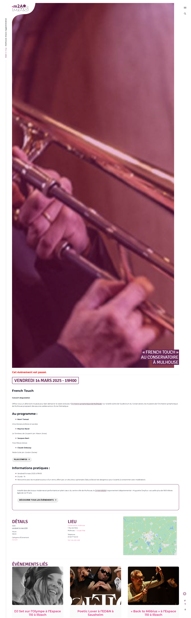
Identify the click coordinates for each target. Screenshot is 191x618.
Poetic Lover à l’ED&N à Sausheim (95, 613)
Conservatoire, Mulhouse (76, 525)
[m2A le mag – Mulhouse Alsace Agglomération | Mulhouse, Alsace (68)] (26, 7)
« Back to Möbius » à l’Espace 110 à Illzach (153, 613)
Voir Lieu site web (74, 540)
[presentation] (37, 586)
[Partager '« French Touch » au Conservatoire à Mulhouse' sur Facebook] (184, 601)
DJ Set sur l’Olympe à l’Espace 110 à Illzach (37, 613)
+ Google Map (80, 530)
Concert (15, 540)
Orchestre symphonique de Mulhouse (86, 404)
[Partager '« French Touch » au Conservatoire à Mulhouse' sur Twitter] (185, 604)
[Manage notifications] (184, 593)
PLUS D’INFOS (20, 459)
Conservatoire (100, 491)
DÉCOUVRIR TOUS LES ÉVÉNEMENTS (36, 500)
